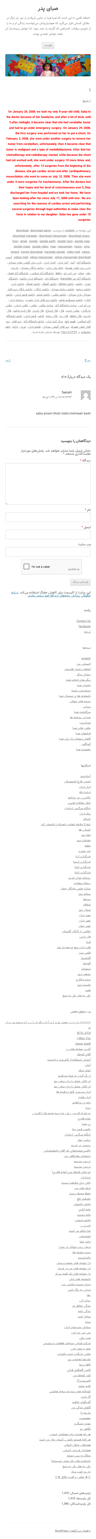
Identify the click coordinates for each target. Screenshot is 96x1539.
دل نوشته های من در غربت (74, 1268)
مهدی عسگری (82, 1423)
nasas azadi (83, 1043)
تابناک (87, 819)
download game (40, 230)
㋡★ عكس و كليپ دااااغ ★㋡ (73, 1477)
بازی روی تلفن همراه (78, 268)
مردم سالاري (83, 979)
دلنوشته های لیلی (80, 1279)
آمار (72, 262)
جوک (81, 273)
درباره (87, 632)
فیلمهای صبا (83, 733)
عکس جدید (72, 311)
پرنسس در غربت (81, 1145)
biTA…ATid (84, 1033)
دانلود (79, 284)
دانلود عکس (59, 294)
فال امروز (38, 311)
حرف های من (82, 1188)
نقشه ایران (34, 327)
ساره (88, 1322)
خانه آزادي (85, 1209)
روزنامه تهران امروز (79, 878)
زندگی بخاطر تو (82, 1306)
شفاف (87, 904)
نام (88, 509)
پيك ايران (85, 813)
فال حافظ (75, 316)
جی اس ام (70, 273)
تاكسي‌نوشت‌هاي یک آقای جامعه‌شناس (67, 1150)
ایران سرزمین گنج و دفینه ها (73, 1092)
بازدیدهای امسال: (80, 1493)
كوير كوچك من (82, 1375)
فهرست (48, 45)
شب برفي (85, 1338)
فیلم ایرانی (30, 316)
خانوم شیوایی (83, 1220)
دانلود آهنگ (49, 284)
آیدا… (88, 1065)
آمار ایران (63, 262)
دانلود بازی (17, 284)
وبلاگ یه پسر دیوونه (79, 1455)
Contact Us (84, 621)
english (70, 230)
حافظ (59, 273)
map (53, 246)
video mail (73, 252)
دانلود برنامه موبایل (62, 289)
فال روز (63, 316)
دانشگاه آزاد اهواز (18, 273)
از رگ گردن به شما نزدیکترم (74, 1076)
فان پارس (85, 936)
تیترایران (86, 1177)
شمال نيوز (85, 910)
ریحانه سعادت (82, 883)
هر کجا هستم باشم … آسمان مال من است (65, 1439)
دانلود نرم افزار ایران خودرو (41, 300)
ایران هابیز (84, 1097)
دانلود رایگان (41, 289)
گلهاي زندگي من (81, 1407)
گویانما (87, 963)
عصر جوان (85, 926)
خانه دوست (84, 1215)
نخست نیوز (84, 985)
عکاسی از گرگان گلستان (76, 931)
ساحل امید (84, 1316)
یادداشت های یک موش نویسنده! (71, 1461)
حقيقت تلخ (84, 1199)
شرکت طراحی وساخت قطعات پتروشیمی (67, 1343)
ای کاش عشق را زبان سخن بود (72, 1081)
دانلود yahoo (66, 284)
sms (87, 246)
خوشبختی (85, 1236)
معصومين (85, 1418)
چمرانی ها (85, 829)
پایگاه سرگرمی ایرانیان (78, 808)
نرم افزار (16, 321)
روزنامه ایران (16, 300)
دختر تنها (85, 1241)
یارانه (15, 327)
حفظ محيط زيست (80, 1193)
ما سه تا (86, 1413)
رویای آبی (85, 1300)
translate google (54, 252)
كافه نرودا (85, 1364)
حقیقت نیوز (84, 840)
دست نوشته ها (82, 1252)
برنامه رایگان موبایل (32, 268)
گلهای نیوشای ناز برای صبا (75, 739)
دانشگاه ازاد (51, 278)
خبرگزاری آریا (83, 856)
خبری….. (85, 1225)
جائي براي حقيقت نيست (76, 1183)
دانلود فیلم (43, 294)
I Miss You (84, 1038)
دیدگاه (85, 460)
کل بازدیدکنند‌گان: (80, 1504)
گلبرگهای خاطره (81, 1402)
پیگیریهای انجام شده (78, 680)
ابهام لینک (84, 1070)
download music (79, 236)
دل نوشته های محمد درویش (73, 1263)
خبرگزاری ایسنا (82, 862)
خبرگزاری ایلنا (83, 867)
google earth (47, 241)
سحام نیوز (84, 894)
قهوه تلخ (70, 321)
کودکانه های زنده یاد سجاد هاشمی (70, 1391)
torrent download (31, 252)
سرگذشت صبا (82, 712)
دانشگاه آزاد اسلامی (42, 273)
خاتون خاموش (82, 1204)
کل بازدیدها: (83, 1498)
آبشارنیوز (85, 776)
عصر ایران (85, 915)
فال (62, 311)
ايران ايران (85, 787)
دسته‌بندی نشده (81, 690)
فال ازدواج (52, 311)
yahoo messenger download (73, 257)
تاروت (15, 268)
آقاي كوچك (84, 1054)
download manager (25, 236)
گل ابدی (86, 1397)
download (22, 230)
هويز (88, 990)
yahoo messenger (41, 257)
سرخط (87, 899)
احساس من (84, 664)
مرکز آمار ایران (54, 321)
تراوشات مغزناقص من (77, 1156)
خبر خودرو (85, 851)
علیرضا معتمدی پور (79, 1359)
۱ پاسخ (87, 101)
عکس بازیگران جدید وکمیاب (74, 1354)
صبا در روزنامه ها (80, 717)
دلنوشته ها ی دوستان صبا (75, 696)
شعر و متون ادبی (80, 1348)
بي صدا (86, 1124)
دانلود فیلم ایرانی (25, 294)
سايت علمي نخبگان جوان (76, 888)
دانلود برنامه (83, 289)
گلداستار (86, 958)
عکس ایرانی (21, 305)
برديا (88, 1108)
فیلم (41, 316)
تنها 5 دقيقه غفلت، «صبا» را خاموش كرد (66, 824)
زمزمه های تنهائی (80, 701)
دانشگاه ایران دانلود (31, 278)
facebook (85, 626)
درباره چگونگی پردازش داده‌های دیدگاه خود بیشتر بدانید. (51, 594)
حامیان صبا (84, 685)
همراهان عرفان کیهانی (77, 1445)
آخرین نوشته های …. (78, 1049)
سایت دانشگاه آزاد (66, 305)
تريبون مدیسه (82, 1161)
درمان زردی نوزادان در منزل (74, 1247)
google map (82, 241)
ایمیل (86, 527)
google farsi (65, 241)
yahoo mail (21, 257)
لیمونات (86, 969)
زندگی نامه (84, 1311)
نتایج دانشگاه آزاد (33, 321)
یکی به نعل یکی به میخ (77, 995)
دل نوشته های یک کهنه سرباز (73, 1274)
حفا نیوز (86, 835)
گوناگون (86, 744)
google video (40, 246)
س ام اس (85, 305)
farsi (15, 241)
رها (89, 1295)
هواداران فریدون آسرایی (77, 1450)
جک (88, 273)
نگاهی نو (85, 1429)
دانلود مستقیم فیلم (71, 300)
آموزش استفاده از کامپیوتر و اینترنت (69, 1060)
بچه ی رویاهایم (81, 1102)
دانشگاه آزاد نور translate (76, 278)
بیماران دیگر (84, 674)
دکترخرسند (84, 1257)
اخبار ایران (50, 262)
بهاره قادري (84, 1118)
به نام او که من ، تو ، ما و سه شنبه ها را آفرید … (61, 1113)
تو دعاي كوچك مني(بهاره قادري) (71, 1172)
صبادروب (85, 722)
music (78, 246)
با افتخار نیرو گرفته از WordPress (73, 1531)
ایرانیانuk (85, 792)
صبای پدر (48, 8)
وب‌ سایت (84, 544)
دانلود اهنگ (33, 284)
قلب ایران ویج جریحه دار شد (74, 947)
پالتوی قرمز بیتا (81, 1129)
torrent (15, 252)
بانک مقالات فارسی (79, 803)
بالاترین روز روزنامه (79, 797)
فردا (88, 942)
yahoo (86, 252)
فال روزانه (51, 316)
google (33, 241)
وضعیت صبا (83, 749)
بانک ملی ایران (54, 268)
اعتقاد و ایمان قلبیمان (77, 669)
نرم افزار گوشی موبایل (56, 327)
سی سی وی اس (81, 1332)
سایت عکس (46, 305)
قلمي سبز (85, 953)
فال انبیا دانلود (22, 311)
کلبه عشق (84, 1386)
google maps (22, 246)
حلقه (88, 846)
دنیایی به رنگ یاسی (79, 1290)
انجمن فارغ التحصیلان (77, 781)
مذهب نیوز (84, 974)
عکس (33, 305)
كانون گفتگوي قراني (79, 1370)
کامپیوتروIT (84, 1381)
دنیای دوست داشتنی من (76, 1284)
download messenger (53, 236)
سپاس (87, 706)
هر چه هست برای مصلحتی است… (70, 1434)
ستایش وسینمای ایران (77, 1327)
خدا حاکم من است (80, 1231)
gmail (23, 241)
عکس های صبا (82, 728)
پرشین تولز (84, 1140)
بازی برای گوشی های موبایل (25, 262)
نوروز (23, 327)
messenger (65, 246)
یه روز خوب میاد (81, 1471)
